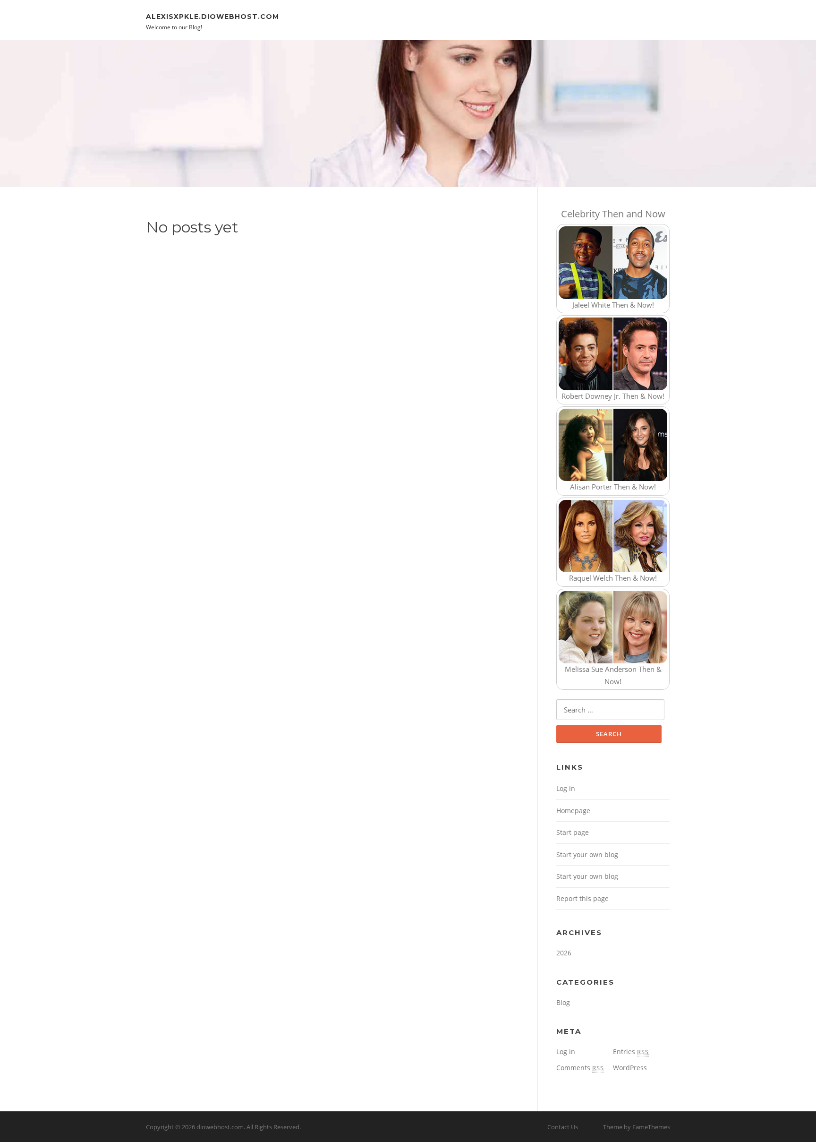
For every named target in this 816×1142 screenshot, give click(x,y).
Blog (563, 1002)
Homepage (573, 810)
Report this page (582, 898)
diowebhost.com (220, 1127)
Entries (631, 1051)
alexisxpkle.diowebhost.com (212, 16)
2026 (563, 952)
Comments (580, 1067)
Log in (565, 788)
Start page (572, 832)
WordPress (630, 1067)
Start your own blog (587, 854)
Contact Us (562, 1127)
